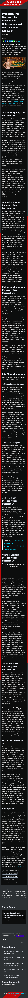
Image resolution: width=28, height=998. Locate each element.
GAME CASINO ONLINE (7, 11)
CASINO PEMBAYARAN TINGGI (10, 876)
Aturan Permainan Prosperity (10, 873)
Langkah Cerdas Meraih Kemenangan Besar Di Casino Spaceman (13, 915)
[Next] (24, 917)
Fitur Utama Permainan (8, 879)
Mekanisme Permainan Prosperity (11, 882)
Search (4, 939)
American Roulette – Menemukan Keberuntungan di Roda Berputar (7, 893)
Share (19, 41)
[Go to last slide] (4, 917)
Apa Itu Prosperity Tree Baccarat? (11, 870)
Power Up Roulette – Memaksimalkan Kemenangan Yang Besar (20, 893)
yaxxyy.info (21, 866)
